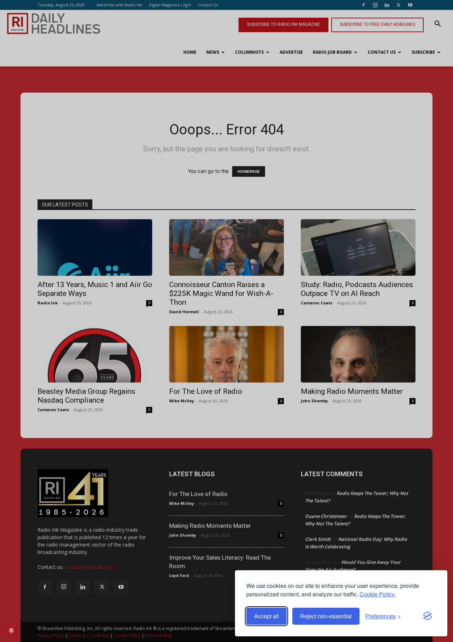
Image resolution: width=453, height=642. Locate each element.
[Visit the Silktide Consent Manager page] (427, 616)
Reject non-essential (326, 616)
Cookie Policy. (378, 594)
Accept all (266, 616)
